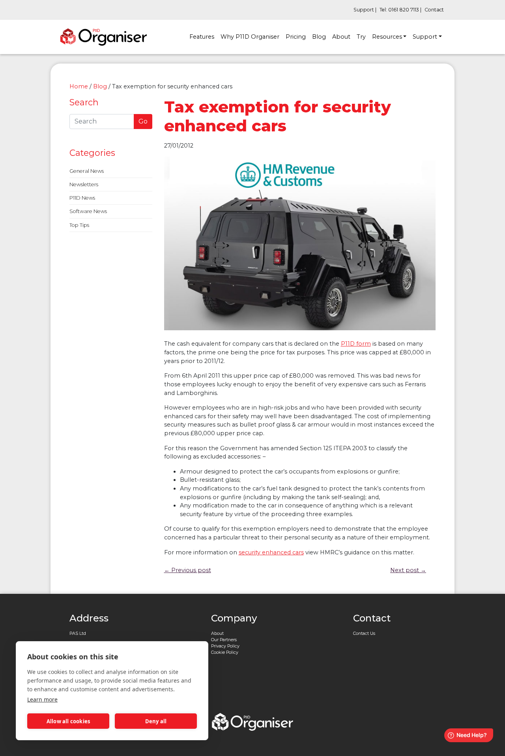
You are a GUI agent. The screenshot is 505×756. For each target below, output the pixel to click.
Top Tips (79, 225)
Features (201, 36)
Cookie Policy (224, 652)
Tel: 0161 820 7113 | (400, 10)
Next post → (408, 570)
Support (425, 36)
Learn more (42, 699)
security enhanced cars (271, 552)
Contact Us (364, 633)
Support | (365, 10)
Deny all (156, 721)
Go (143, 121)
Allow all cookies (68, 721)
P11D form (356, 343)
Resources (387, 36)
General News (86, 171)
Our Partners (224, 639)
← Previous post (187, 570)
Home (78, 86)
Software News (88, 211)
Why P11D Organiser (250, 36)
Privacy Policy (225, 646)
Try (361, 36)
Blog (319, 36)
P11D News (82, 198)
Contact (434, 10)
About (341, 36)
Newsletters (83, 184)
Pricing (296, 36)
